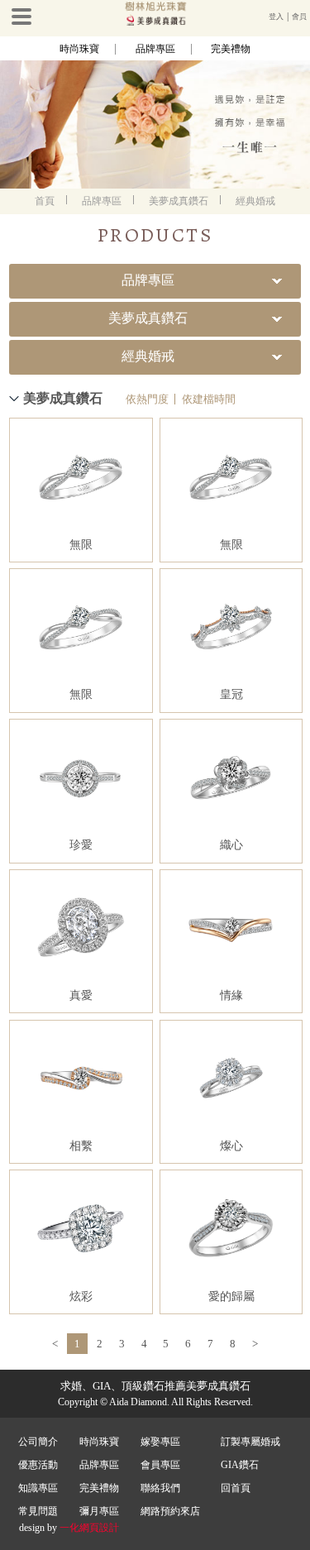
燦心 (231, 1146)
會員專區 (160, 1465)
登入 (276, 16)
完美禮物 (230, 49)
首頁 (45, 201)
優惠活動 (38, 1465)
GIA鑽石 (240, 1465)
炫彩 (81, 1296)
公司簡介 (38, 1441)
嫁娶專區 (160, 1441)
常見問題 (38, 1511)
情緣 (231, 995)
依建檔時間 (209, 399)
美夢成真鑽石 (178, 201)
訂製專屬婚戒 (250, 1441)
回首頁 (235, 1488)
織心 (231, 845)
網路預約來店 (170, 1511)
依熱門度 (147, 399)
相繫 (81, 1146)
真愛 (81, 995)
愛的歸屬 (231, 1296)
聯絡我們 (160, 1488)
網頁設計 (99, 1527)
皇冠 (231, 694)
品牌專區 (155, 49)
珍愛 (81, 845)
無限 (81, 544)
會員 (299, 16)
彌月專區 (99, 1511)
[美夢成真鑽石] (154, 22)
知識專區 (38, 1488)
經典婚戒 (255, 201)
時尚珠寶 (79, 49)
